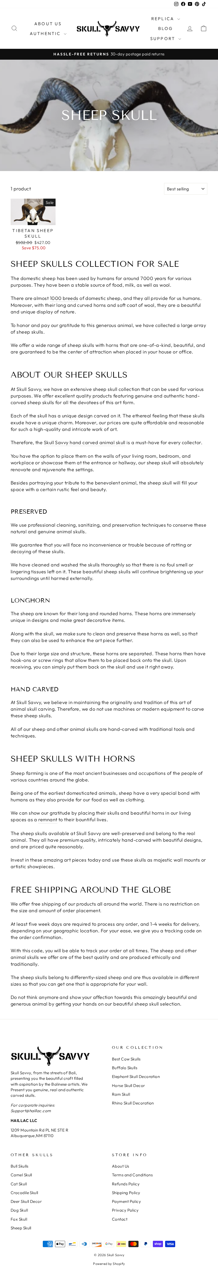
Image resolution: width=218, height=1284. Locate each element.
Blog (165, 28)
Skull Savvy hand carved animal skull (84, 442)
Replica (163, 18)
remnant (47, 819)
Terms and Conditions (132, 1174)
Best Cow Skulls (126, 1059)
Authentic (46, 33)
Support (163, 38)
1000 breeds (64, 298)
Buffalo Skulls (124, 1067)
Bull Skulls (19, 1166)
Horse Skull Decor (128, 1085)
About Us (48, 23)
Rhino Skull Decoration (133, 1103)
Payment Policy (126, 1201)
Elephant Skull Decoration (136, 1076)
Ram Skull (121, 1094)
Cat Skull (19, 1183)
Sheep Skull (21, 1227)
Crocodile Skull (24, 1192)
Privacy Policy (125, 1210)
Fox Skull (19, 1219)
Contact (119, 1219)
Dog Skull (19, 1210)
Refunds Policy (126, 1183)
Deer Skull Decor (26, 1201)
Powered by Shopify (109, 1263)
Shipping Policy (126, 1192)
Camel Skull (21, 1174)
